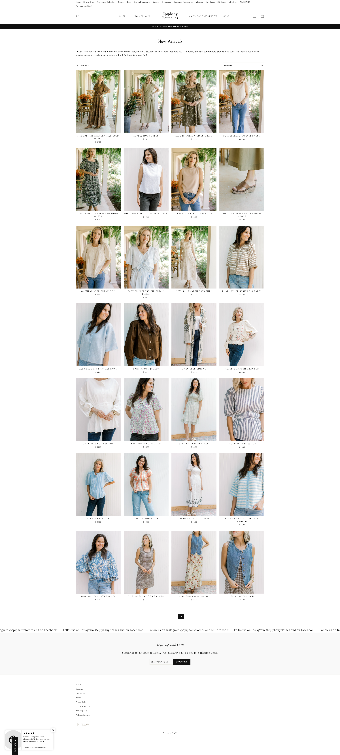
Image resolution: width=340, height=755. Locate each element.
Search (79, 684)
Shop (123, 16)
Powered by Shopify (170, 733)
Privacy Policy (81, 702)
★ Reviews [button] (15, 746)
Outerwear (166, 2)
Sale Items (210, 2)
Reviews (79, 698)
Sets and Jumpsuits (142, 2)
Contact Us (80, 693)
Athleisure (233, 2)
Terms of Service (83, 706)
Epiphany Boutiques (170, 16)
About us (79, 689)
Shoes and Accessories (183, 2)
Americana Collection (106, 2)
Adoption (199, 2)
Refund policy (81, 711)
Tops (129, 2)
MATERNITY (245, 2)
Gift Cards (221, 2)
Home (78, 2)
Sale (227, 16)
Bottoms (156, 2)
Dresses (121, 2)
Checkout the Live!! (84, 6)
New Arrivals (88, 2)
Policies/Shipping (83, 715)
